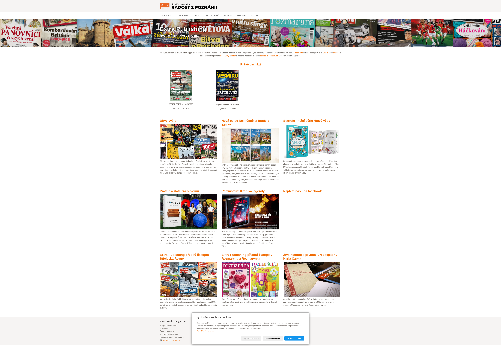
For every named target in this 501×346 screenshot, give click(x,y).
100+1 (325, 53)
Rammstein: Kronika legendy (243, 191)
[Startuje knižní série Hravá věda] (312, 141)
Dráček (336, 53)
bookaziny (224, 56)
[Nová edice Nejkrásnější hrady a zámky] (250, 145)
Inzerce (255, 15)
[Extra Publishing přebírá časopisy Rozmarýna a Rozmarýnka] (250, 279)
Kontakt (241, 15)
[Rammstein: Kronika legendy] (250, 212)
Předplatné (212, 15)
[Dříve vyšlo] (189, 141)
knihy (233, 56)
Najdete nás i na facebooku (303, 191)
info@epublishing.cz (171, 340)
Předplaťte (298, 53)
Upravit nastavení (251, 338)
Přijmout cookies (294, 338)
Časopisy (167, 15)
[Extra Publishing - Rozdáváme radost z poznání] (189, 6)
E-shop (228, 15)
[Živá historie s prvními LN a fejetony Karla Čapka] (312, 279)
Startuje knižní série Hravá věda (306, 120)
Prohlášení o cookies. (205, 331)
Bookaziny (184, 15)
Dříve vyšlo (168, 120)
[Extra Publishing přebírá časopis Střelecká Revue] (189, 279)
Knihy (198, 15)
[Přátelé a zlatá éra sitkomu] (189, 212)
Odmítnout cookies (273, 338)
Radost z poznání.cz (269, 56)
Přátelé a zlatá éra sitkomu (179, 191)
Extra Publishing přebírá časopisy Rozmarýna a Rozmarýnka (247, 256)
